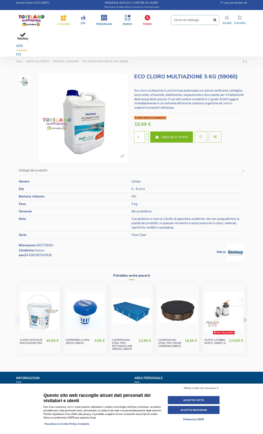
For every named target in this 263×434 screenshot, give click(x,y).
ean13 (23, 255)
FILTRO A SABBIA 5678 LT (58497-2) (215, 341)
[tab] (131, 171)
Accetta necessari (193, 410)
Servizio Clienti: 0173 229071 (32, 2)
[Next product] (246, 61)
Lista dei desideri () (235, 2)
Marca (221, 252)
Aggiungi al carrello (174, 137)
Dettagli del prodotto (33, 170)
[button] (83, 20)
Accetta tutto (193, 400)
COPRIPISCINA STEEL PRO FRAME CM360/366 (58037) (169, 343)
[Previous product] (243, 61)
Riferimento (27, 245)
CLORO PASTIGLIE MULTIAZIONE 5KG (31, 341)
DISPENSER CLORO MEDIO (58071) (78, 341)
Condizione (26, 250)
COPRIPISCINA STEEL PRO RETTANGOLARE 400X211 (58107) (122, 344)
